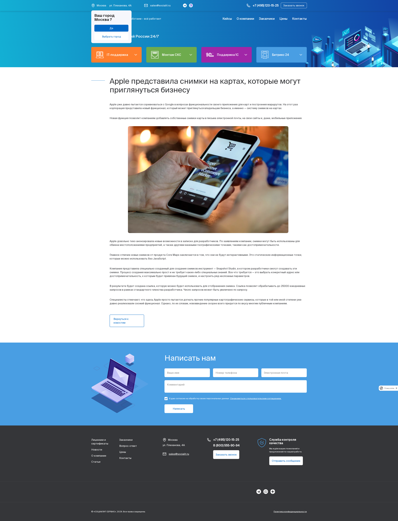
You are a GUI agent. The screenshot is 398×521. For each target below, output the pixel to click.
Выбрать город (111, 36)
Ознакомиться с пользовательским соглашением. (255, 398)
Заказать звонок (293, 5)
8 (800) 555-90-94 (226, 445)
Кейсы (227, 18)
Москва (101, 5)
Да (111, 28)
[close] (396, 388)
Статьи (95, 461)
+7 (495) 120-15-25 (266, 5)
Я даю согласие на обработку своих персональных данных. (225, 398)
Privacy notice (389, 388)
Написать (179, 408)
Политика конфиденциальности (290, 511)
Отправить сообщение (286, 460)
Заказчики (267, 18)
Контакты (299, 18)
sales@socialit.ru (160, 5)
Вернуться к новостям (121, 321)
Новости (96, 449)
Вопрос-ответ (128, 445)
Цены (283, 18)
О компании (245, 18)
